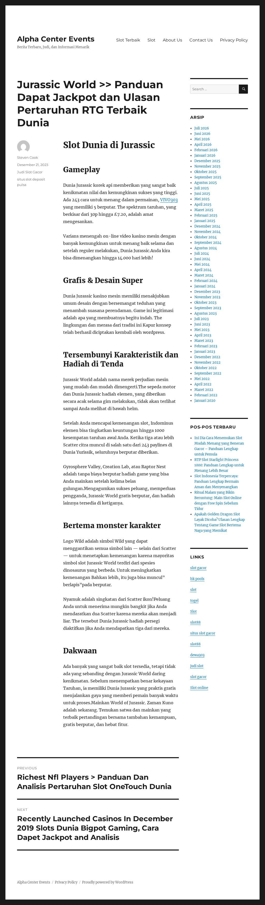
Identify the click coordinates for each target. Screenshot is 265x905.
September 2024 (207, 242)
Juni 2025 (202, 193)
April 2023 (202, 335)
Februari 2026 (206, 150)
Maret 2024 (203, 275)
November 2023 (207, 297)
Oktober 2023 (205, 302)
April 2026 (203, 144)
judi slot (196, 666)
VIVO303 (169, 199)
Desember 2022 (207, 357)
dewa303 (197, 655)
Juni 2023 (202, 324)
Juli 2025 (201, 188)
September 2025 (207, 177)
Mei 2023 (201, 330)
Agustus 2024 (205, 248)
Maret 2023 (203, 340)
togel (194, 600)
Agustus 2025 (205, 183)
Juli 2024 (201, 253)
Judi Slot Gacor (29, 172)
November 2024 (207, 232)
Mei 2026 (202, 139)
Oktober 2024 (205, 237)
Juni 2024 (202, 259)
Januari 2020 (204, 400)
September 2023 (207, 308)
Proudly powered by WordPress (107, 882)
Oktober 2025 (205, 172)
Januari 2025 (204, 221)
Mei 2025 (202, 199)
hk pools (197, 579)
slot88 (195, 622)
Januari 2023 (204, 351)
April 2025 (202, 204)
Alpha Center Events (55, 38)
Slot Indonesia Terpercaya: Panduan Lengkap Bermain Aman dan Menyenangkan (216, 481)
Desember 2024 (207, 226)
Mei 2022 (202, 379)
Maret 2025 (203, 210)
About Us (172, 40)
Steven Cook (27, 157)
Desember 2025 (207, 161)
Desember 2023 (207, 291)
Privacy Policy (234, 40)
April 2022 (202, 384)
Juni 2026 (202, 134)
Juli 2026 (201, 128)
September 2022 (207, 373)
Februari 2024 (205, 281)
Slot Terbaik (128, 40)
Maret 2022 (203, 390)
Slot (152, 40)
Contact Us (201, 40)
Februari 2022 (205, 395)
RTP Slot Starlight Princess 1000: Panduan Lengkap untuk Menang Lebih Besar (219, 465)
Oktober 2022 (205, 368)
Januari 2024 (204, 286)
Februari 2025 (205, 215)
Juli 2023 (201, 319)
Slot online (199, 688)
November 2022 (207, 362)
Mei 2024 (202, 264)
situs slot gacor (202, 633)
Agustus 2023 (205, 313)
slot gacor (198, 568)
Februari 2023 (205, 346)
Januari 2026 (205, 155)
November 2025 (207, 166)
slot (193, 590)
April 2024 (202, 270)
